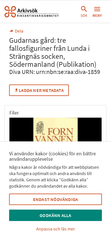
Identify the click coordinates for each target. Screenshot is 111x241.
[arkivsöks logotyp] (32, 11)
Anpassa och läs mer (55, 229)
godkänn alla (55, 215)
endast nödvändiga (55, 199)
